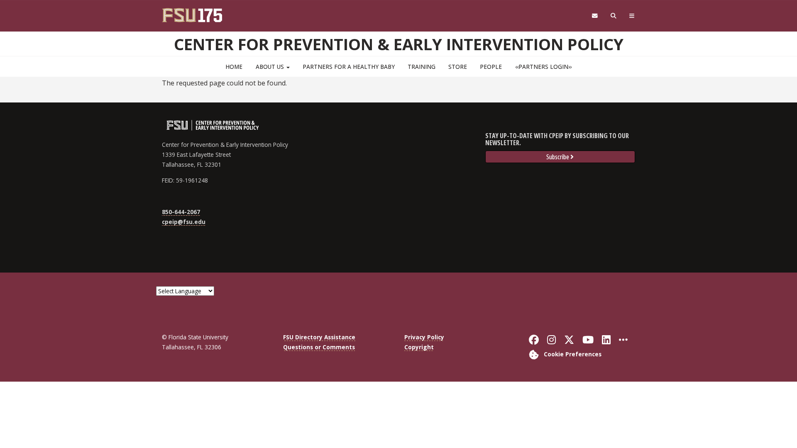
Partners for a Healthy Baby (349, 67)
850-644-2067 (181, 212)
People (491, 67)
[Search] (613, 16)
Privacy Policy (424, 337)
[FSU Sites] (632, 16)
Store (457, 67)
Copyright (419, 347)
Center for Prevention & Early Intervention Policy (398, 44)
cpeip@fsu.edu (183, 222)
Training (421, 67)
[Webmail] (594, 16)
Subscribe (557, 156)
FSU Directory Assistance (319, 337)
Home (233, 67)
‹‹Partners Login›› (543, 67)
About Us (271, 67)
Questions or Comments (319, 347)
